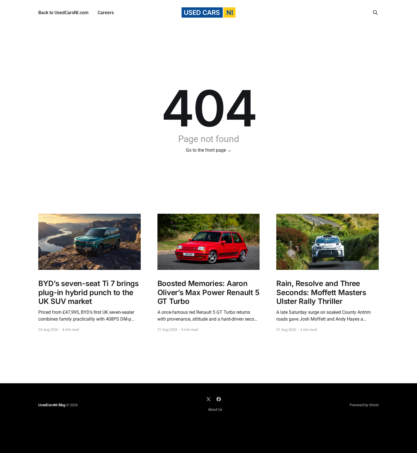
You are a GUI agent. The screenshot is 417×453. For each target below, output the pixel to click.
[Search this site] (375, 12)
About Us (215, 409)
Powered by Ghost (364, 405)
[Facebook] (218, 399)
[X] (208, 399)
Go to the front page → (208, 150)
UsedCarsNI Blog (51, 405)
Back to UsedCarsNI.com (63, 12)
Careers (106, 12)
